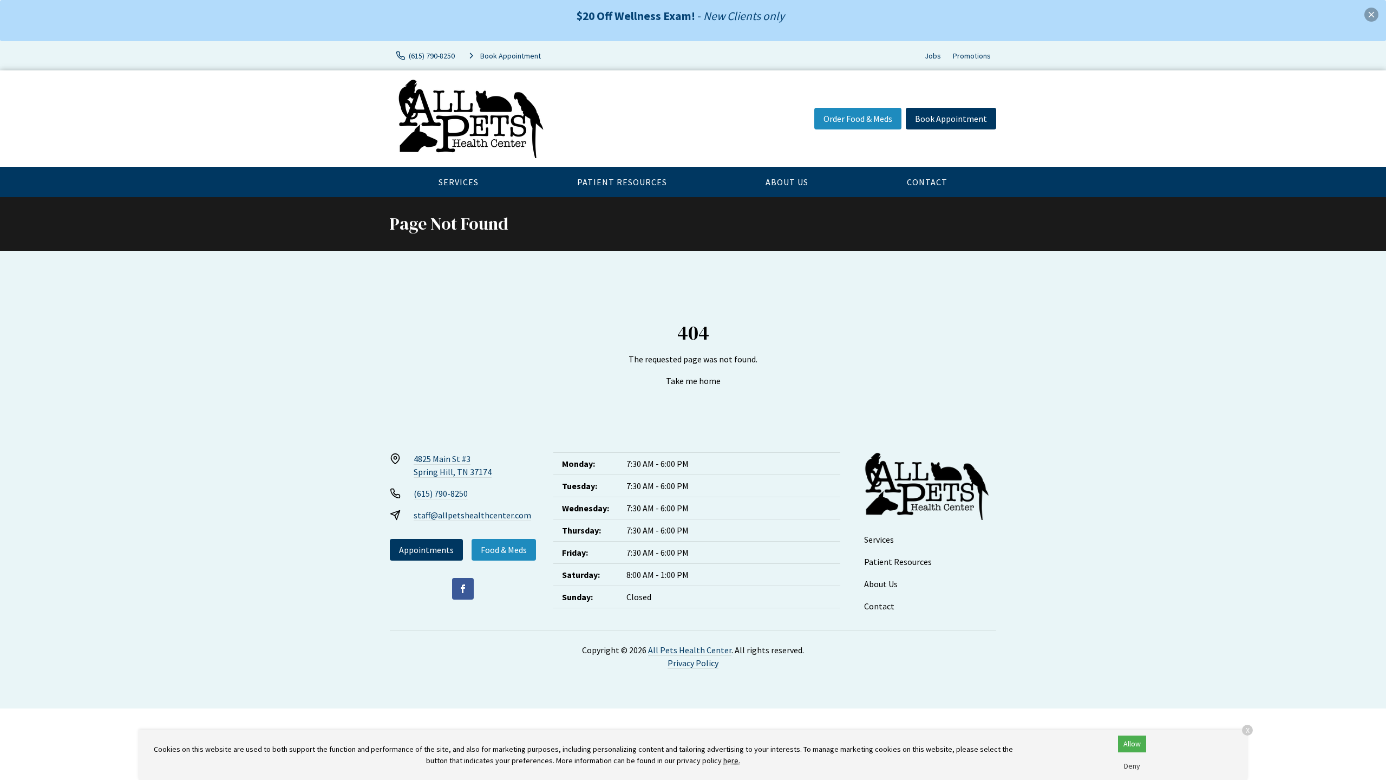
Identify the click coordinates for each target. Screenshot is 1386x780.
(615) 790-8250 (441, 493)
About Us (787, 182)
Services (459, 182)
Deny (1132, 766)
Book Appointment (951, 118)
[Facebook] (463, 589)
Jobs (933, 56)
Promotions (972, 56)
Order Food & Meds (857, 118)
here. (731, 760)
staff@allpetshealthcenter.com (472, 515)
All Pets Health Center (689, 650)
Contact (927, 182)
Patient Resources (622, 182)
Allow (1132, 744)
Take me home (693, 380)
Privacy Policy (693, 663)
